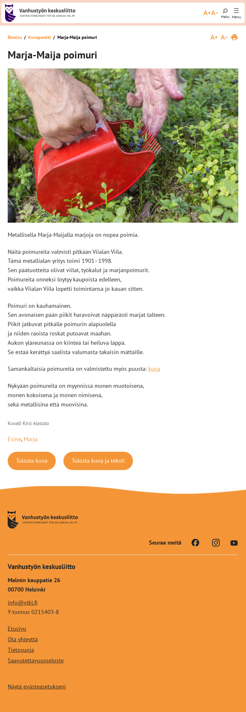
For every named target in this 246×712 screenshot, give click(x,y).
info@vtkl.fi (22, 602)
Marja (30, 439)
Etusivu (15, 37)
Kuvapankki (39, 37)
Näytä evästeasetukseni (37, 686)
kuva (154, 368)
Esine (14, 439)
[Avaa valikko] (236, 11)
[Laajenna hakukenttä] (225, 13)
